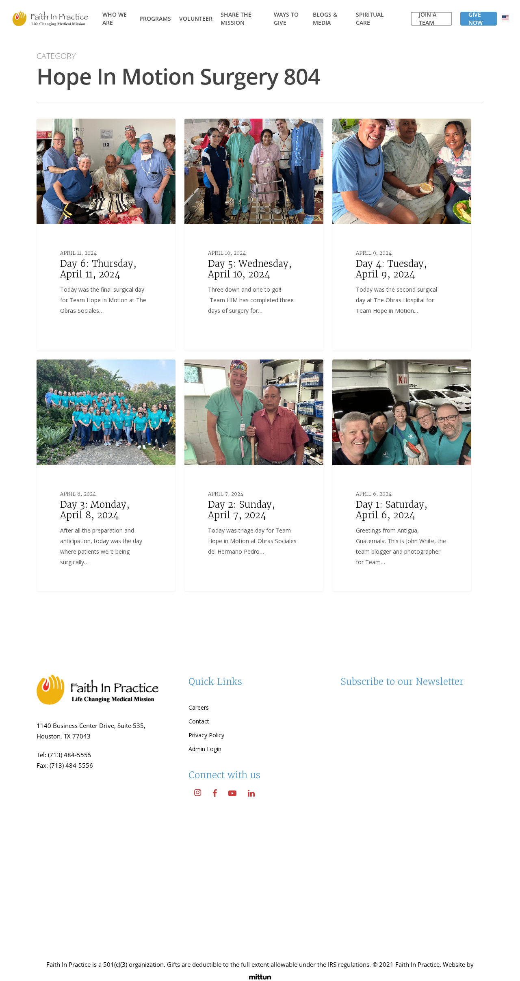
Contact (198, 721)
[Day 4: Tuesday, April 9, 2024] (401, 234)
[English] (505, 19)
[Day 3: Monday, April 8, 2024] (106, 475)
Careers (198, 707)
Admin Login (204, 749)
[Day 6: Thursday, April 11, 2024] (106, 234)
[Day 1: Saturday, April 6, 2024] (401, 475)
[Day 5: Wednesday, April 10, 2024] (253, 234)
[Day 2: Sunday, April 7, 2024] (253, 475)
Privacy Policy (206, 735)
